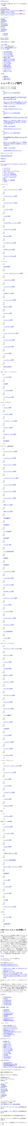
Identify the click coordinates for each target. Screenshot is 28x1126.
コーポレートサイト (8, 1013)
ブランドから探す (8, 54)
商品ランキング (7, 1047)
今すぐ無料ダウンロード (7, 1104)
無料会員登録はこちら (11, 47)
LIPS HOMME (7, 1057)
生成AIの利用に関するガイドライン (12, 1031)
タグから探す (6, 62)
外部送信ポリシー (8, 1019)
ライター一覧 (6, 1042)
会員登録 (3, 1077)
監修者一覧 (6, 1041)
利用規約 (5, 1016)
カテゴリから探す (8, 53)
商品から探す (6, 57)
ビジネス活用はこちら (9, 1034)
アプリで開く (4, 7)
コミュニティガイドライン (10, 1027)
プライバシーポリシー (9, 1017)
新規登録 (5, 33)
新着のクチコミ (7, 1045)
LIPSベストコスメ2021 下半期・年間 (12, 973)
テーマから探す (7, 63)
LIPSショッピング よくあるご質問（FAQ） (14, 1067)
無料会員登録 (16, 1104)
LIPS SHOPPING (7, 51)
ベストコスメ (6, 69)
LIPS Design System (8, 1033)
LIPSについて (6, 78)
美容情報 (5, 1055)
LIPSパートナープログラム (10, 1028)
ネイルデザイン (7, 68)
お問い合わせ (6, 79)
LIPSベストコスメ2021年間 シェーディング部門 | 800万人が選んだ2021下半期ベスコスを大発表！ (15, 976)
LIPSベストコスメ (8, 969)
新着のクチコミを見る (9, 60)
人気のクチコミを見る (9, 59)
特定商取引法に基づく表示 (10, 1064)
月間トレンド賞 (7, 71)
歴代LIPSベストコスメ (9, 971)
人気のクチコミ (7, 1044)
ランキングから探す (8, 56)
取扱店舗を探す (7, 66)
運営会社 (5, 76)
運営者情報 (6, 1009)
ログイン (5, 35)
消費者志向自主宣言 (8, 1020)
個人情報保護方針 (8, 1014)
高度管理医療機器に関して (10, 1065)
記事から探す (6, 65)
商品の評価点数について (9, 1025)
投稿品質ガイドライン (9, 1030)
